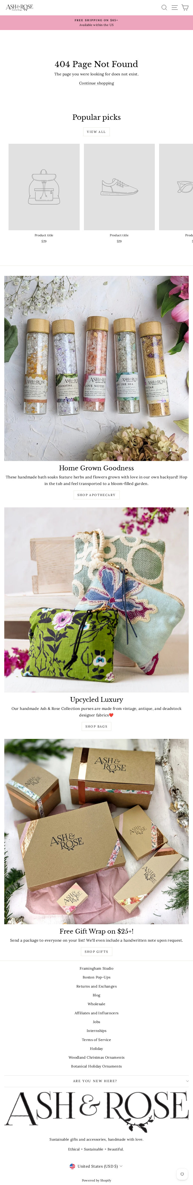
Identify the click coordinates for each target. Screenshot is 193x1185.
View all (96, 132)
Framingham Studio (96, 968)
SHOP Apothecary (96, 495)
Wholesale (96, 1004)
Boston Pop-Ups (96, 977)
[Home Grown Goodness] (96, 368)
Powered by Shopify (96, 1180)
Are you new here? (95, 1081)
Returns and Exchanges (96, 986)
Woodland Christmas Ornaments (97, 1057)
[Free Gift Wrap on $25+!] (96, 831)
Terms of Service (96, 1039)
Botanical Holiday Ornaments (96, 1066)
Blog (97, 995)
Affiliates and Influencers (97, 1013)
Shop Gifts (97, 951)
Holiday (96, 1048)
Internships (96, 1030)
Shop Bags (96, 726)
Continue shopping (96, 83)
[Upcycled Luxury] (96, 599)
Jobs (96, 1022)
